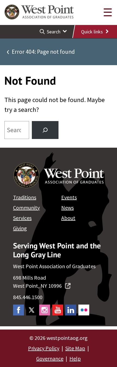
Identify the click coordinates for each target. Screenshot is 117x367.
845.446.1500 (27, 297)
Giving (20, 228)
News (67, 207)
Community (26, 207)
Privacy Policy (43, 348)
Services (22, 217)
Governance (49, 358)
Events (69, 197)
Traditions (24, 197)
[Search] (45, 130)
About (68, 217)
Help (75, 358)
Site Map (75, 348)
